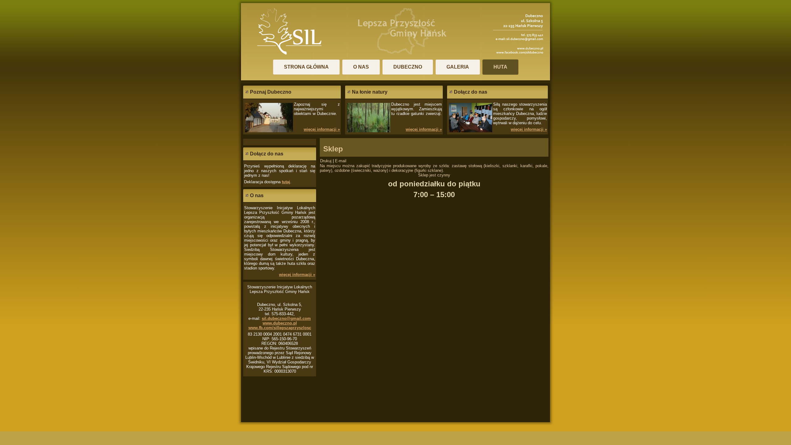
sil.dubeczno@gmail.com (286, 318)
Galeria (457, 67)
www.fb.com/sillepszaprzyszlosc (279, 327)
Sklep (333, 149)
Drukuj (326, 161)
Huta (500, 67)
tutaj (286, 182)
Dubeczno (407, 67)
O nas (361, 67)
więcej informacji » (322, 129)
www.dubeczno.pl (280, 323)
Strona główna (306, 67)
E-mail (340, 161)
